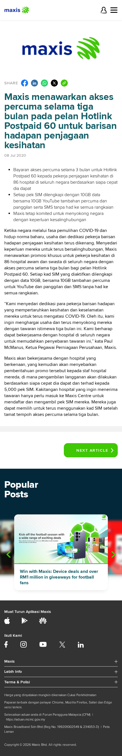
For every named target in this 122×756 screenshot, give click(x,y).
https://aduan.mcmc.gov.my (25, 719)
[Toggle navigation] (113, 10)
